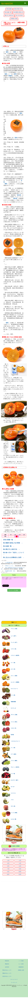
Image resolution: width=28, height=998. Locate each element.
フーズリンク (14, 982)
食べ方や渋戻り (19, 15)
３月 (8, 863)
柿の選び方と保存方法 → (11, 549)
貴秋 (6, 183)
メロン (12, 799)
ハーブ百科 (21, 960)
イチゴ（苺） (14, 648)
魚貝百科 (7, 967)
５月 (8, 866)
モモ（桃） (13, 806)
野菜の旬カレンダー (7, 970)
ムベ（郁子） (14, 635)
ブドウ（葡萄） (14, 760)
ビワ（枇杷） (14, 754)
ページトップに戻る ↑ (14, 590)
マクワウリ (13, 793)
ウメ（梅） (13, 662)
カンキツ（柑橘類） (15, 682)
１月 (8, 860)
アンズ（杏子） (14, 642)
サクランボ (13, 708)
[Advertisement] (14, 96)
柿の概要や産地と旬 (18, 12)
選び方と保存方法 (9, 15)
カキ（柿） (13, 669)
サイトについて (14, 979)
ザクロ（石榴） (14, 714)
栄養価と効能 (14, 18)
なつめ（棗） (14, 819)
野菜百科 (7, 960)
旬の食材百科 (7, 3)
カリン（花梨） (14, 675)
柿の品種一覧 (8, 12)
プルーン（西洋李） (15, 767)
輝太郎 (19, 195)
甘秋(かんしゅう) (9, 565)
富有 (14, 52)
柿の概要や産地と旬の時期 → (13, 543)
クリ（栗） (13, 695)
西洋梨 (12, 734)
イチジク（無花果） (15, 655)
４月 (20, 863)
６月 (20, 866)
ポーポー (13, 786)
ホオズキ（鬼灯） (15, 780)
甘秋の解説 (9, 9)
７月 (8, 869)
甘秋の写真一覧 (18, 9)
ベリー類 (13, 773)
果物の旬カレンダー (7, 973)
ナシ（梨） (13, 747)
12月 (20, 874)
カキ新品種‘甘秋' (9, 562)
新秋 (7, 52)
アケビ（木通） (14, 628)
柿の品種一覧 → (8, 546)
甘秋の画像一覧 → (9, 539)
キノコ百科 (21, 964)
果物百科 (7, 964)
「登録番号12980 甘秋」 (10, 571)
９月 (8, 871)
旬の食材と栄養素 (15, 846)
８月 (20, 869)
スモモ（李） (14, 728)
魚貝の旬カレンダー (7, 976)
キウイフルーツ (14, 688)
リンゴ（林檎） (14, 812)
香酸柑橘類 (13, 701)
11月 (8, 874)
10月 (20, 871)
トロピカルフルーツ (15, 741)
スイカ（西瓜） (14, 721)
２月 (20, 860)
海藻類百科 (21, 967)
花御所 (10, 75)
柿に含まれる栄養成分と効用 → (13, 557)
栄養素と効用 (21, 970)
